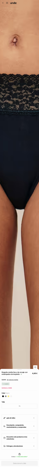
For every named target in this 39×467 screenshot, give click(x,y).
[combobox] (19, 406)
